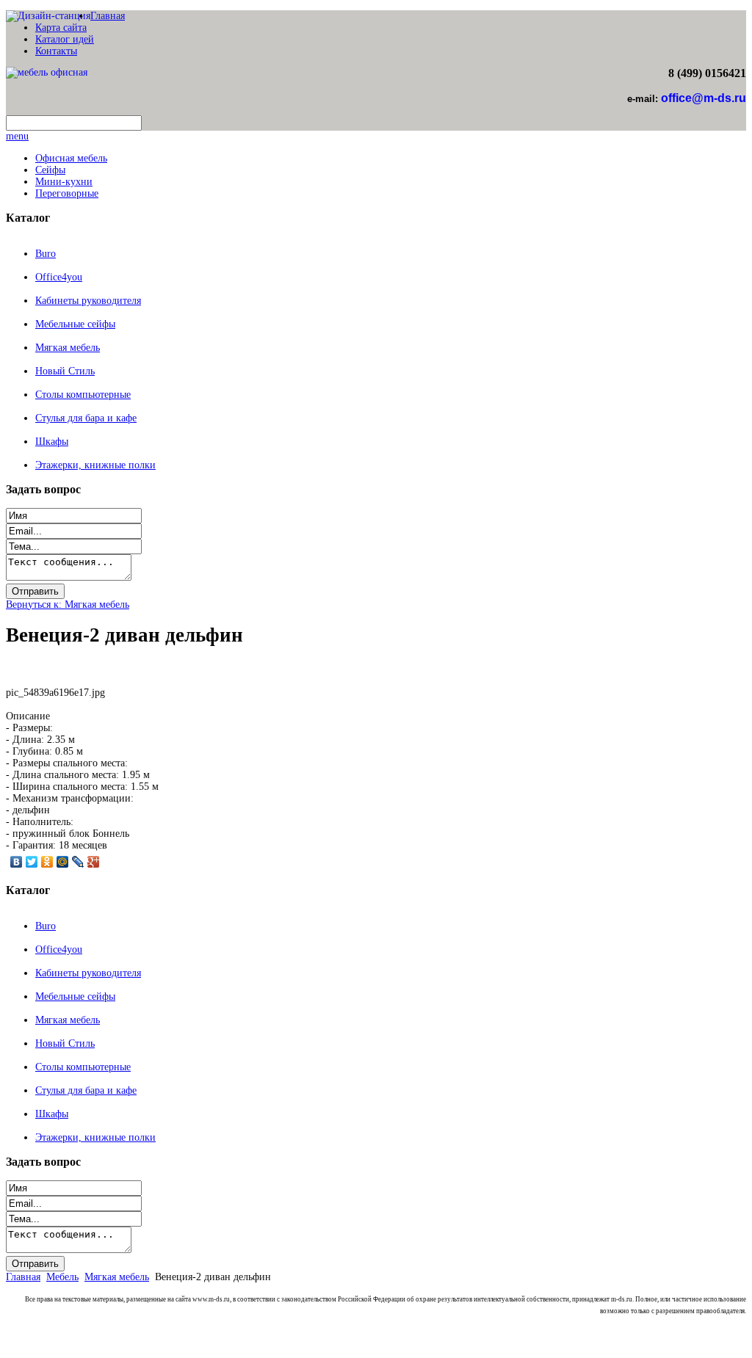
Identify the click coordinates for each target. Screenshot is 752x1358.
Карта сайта (61, 27)
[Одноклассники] (47, 861)
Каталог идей (64, 39)
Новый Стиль (65, 371)
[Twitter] (32, 861)
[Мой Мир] (62, 861)
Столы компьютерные (83, 394)
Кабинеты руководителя (88, 300)
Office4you (58, 277)
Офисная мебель (71, 158)
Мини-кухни (64, 181)
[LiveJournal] (78, 861)
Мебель (62, 1276)
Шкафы (51, 441)
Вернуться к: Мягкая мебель (67, 604)
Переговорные (66, 193)
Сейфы (50, 169)
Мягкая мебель (67, 347)
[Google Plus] (93, 861)
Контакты (56, 51)
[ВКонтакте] (16, 861)
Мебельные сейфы (75, 324)
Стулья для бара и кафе (86, 418)
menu (17, 136)
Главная (107, 15)
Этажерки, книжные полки (95, 465)
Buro (45, 253)
